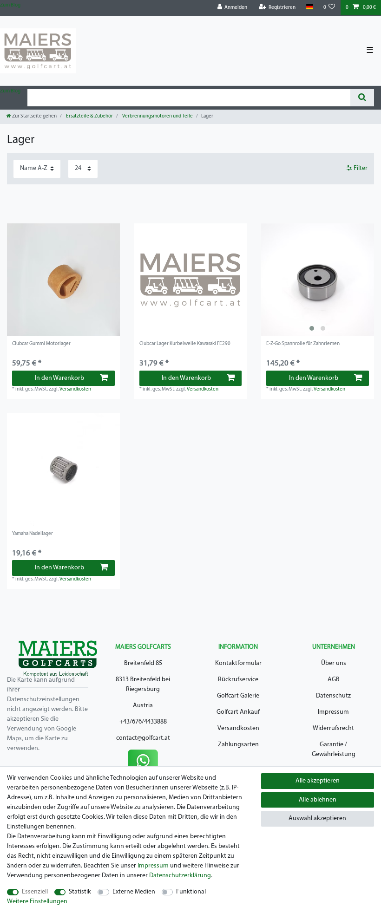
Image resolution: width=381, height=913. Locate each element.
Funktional (191, 891)
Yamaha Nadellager (32, 533)
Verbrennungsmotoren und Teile (157, 116)
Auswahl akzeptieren (317, 818)
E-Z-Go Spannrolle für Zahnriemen (303, 343)
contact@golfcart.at (143, 738)
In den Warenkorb (59, 378)
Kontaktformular (238, 663)
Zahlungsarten (238, 744)
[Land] (309, 7)
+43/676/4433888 (143, 721)
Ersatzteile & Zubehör (89, 116)
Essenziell (35, 891)
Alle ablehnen (317, 799)
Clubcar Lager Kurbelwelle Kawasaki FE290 (184, 343)
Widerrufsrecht (333, 728)
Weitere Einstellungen (37, 901)
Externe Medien (133, 891)
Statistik (80, 891)
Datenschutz (333, 695)
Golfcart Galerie (238, 695)
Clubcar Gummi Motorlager (41, 343)
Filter (360, 168)
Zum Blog (10, 5)
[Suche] (362, 97)
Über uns (333, 663)
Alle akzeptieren (318, 780)
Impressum (333, 712)
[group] (317, 279)
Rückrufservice (238, 679)
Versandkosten (75, 389)
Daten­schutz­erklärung (180, 875)
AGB (334, 679)
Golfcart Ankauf (238, 712)
